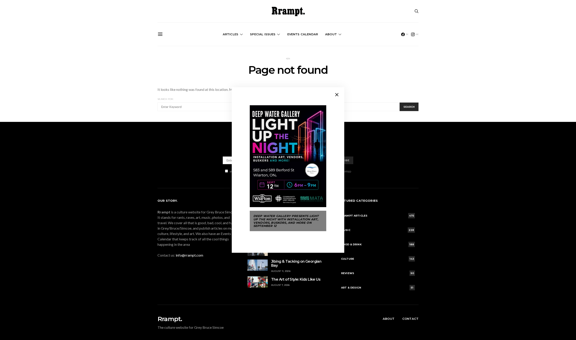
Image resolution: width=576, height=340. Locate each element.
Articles (230, 34)
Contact (410, 318)
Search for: (165, 99)
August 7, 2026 (280, 285)
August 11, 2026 (280, 271)
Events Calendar (302, 34)
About (331, 34)
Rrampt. (170, 319)
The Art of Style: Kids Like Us (295, 279)
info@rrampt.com (189, 255)
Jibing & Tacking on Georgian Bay (296, 263)
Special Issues (262, 34)
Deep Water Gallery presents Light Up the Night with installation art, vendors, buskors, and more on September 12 (286, 221)
